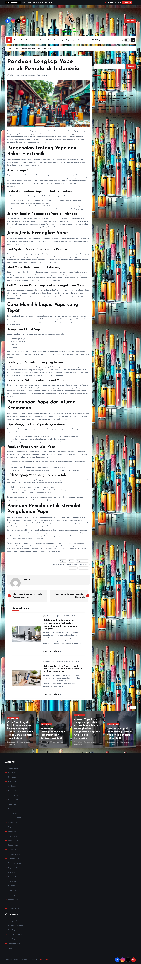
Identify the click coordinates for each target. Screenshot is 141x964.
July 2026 (11, 775)
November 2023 (14, 911)
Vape (87, 42)
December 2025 (14, 807)
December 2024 (14, 852)
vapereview (84, 570)
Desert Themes (44, 962)
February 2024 (13, 897)
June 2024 (12, 879)
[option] (20, 732)
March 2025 (13, 839)
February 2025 (13, 843)
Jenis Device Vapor (28, 42)
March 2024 (13, 893)
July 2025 (11, 829)
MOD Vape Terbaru (100, 42)
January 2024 (13, 902)
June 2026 (12, 780)
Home (15, 42)
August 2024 (13, 870)
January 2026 (13, 802)
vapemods (84, 567)
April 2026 (12, 789)
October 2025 (13, 816)
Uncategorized (14, 946)
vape (71, 563)
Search (98, 61)
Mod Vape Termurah (47, 42)
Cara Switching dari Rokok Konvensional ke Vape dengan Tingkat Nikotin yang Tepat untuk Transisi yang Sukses (114, 101)
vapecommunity (83, 563)
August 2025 (13, 825)
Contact (114, 42)
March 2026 (13, 793)
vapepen (73, 570)
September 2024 (14, 866)
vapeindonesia (59, 567)
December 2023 (14, 906)
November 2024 (14, 857)
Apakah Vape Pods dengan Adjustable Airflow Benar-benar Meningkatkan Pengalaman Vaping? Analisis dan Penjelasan (113, 120)
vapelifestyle (72, 567)
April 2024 (12, 888)
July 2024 (11, 875)
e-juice (63, 563)
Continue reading (51, 654)
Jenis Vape (77, 42)
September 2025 (14, 820)
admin (12, 78)
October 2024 (13, 861)
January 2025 (13, 848)
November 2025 (14, 811)
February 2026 (13, 798)
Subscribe (130, 23)
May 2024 (12, 884)
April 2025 (12, 834)
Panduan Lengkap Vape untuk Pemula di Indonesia (32, 51)
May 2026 (12, 784)
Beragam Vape (64, 42)
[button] (131, 709)
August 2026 (13, 771)
